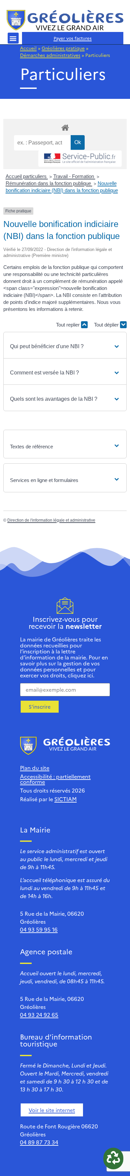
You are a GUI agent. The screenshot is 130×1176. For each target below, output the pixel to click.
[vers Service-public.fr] (80, 158)
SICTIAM (65, 799)
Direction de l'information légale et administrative (51, 520)
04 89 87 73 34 (39, 1142)
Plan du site (34, 767)
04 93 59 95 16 (39, 929)
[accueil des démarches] (65, 127)
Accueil (28, 48)
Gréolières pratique (63, 48)
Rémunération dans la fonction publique (49, 183)
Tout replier (68, 325)
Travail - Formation (74, 176)
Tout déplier (107, 325)
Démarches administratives (50, 55)
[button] (13, 38)
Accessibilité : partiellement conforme (55, 779)
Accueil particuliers (27, 176)
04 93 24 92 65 (39, 1014)
